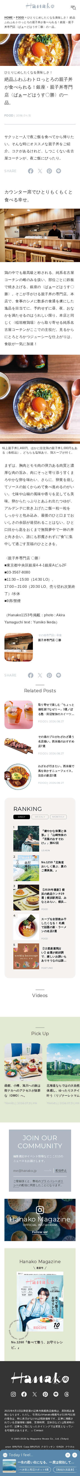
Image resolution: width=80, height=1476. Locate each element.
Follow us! (40, 1232)
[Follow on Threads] (66, 1394)
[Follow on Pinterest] (45, 1394)
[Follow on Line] (56, 1394)
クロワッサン (48, 1446)
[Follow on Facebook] (24, 1394)
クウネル (70, 1446)
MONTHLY (58, 816)
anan (8, 1446)
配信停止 (61, 1170)
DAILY (21, 816)
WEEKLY (40, 816)
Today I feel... (21, 1455)
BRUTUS (17, 1446)
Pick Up (40, 1033)
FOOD (20, 17)
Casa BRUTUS (32, 1446)
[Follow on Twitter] (34, 1394)
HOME (8, 17)
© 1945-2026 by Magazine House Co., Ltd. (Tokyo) (40, 1438)
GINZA (60, 1446)
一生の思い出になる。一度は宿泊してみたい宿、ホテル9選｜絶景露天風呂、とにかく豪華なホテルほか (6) (47, 1462)
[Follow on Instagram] (13, 1394)
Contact (38, 1430)
